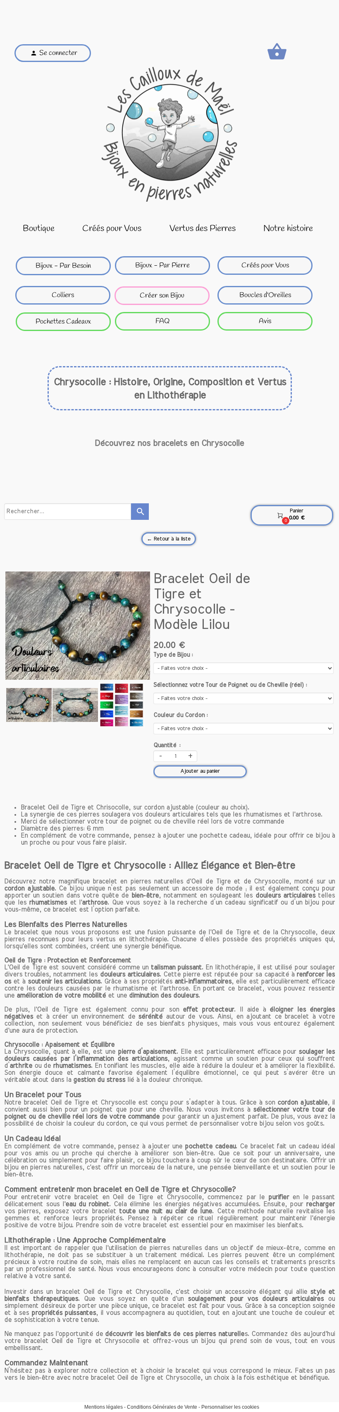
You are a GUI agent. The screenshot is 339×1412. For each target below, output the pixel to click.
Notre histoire (288, 228)
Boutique (39, 228)
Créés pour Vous (111, 228)
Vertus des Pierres (203, 228)
